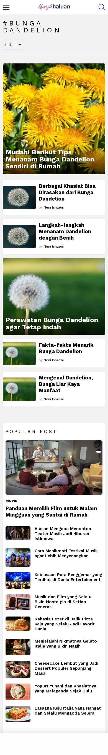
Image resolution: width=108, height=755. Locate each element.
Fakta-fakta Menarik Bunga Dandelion (66, 348)
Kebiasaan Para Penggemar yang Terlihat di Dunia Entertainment (68, 577)
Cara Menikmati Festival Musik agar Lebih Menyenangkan (66, 553)
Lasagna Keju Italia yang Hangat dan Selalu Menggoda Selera (68, 711)
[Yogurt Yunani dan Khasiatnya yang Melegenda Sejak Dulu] (18, 692)
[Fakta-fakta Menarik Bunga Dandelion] (19, 353)
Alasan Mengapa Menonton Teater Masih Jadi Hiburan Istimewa (63, 533)
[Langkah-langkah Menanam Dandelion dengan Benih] (19, 236)
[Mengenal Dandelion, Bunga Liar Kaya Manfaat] (19, 389)
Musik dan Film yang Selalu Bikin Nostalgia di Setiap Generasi (63, 601)
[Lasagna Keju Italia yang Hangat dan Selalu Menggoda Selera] (18, 714)
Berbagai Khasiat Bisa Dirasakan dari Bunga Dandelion (67, 192)
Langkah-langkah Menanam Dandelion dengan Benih (65, 231)
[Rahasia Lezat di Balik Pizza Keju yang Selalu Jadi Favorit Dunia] (18, 624)
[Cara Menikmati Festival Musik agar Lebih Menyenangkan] (18, 557)
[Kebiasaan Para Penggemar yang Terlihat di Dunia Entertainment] (18, 580)
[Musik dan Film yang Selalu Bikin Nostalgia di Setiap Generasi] (18, 602)
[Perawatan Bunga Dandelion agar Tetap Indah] (54, 296)
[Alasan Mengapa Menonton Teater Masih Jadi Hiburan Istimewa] (18, 533)
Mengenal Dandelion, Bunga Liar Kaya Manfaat (66, 384)
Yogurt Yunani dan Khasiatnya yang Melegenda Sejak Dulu (65, 689)
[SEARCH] (102, 7)
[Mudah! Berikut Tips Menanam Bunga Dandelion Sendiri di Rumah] (54, 118)
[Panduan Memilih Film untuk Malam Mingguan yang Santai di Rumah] (54, 467)
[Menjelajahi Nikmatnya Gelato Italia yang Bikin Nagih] (18, 647)
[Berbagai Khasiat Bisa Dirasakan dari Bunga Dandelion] (19, 197)
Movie (11, 501)
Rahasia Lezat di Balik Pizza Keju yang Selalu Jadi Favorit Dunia (65, 624)
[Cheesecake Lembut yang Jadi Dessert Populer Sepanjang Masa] (18, 669)
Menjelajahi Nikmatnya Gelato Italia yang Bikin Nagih (66, 644)
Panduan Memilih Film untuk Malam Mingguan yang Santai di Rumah (51, 511)
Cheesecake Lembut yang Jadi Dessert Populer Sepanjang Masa (66, 668)
